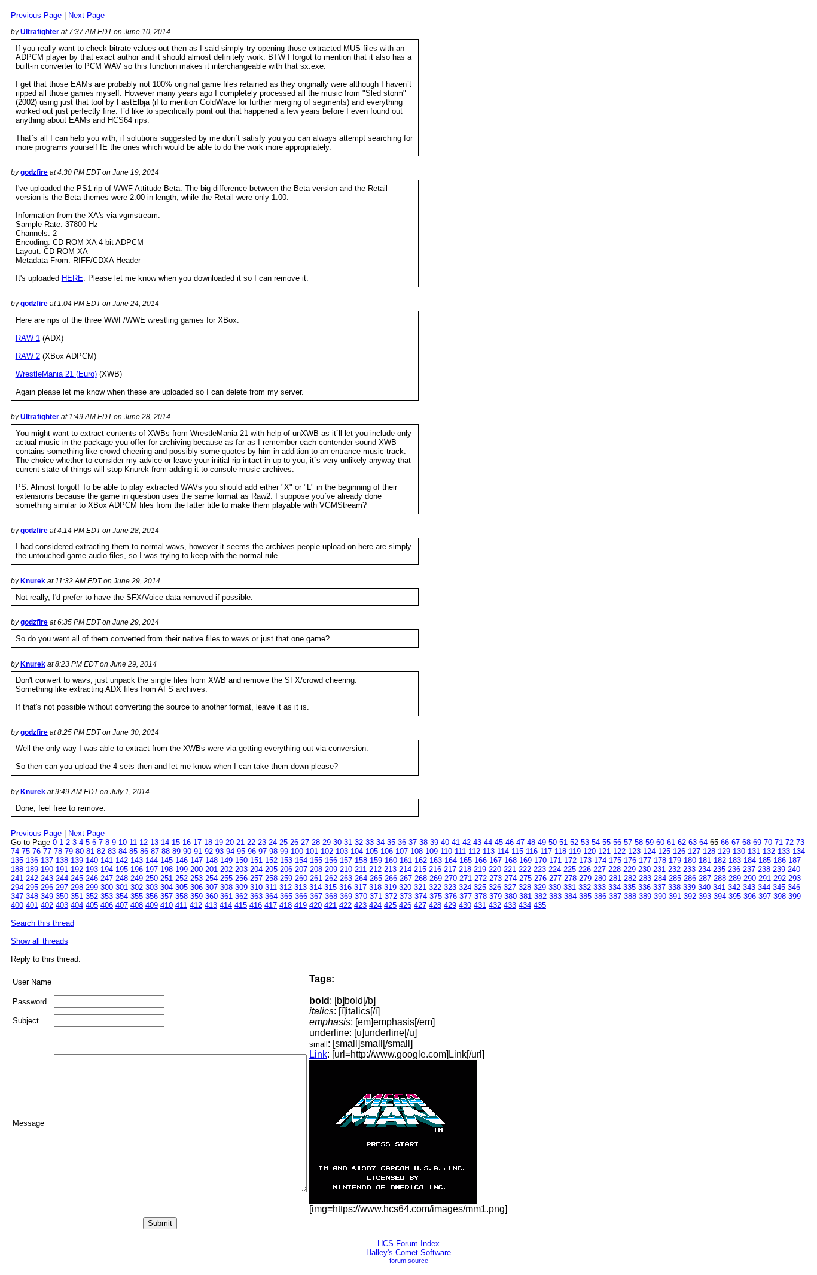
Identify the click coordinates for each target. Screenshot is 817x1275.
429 (450, 905)
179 (675, 860)
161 (406, 860)
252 (181, 878)
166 (480, 860)
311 (271, 887)
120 (589, 851)
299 (92, 887)
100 (297, 851)
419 (300, 905)
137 (47, 860)
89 (176, 851)
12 (143, 842)
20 (229, 842)
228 (614, 869)
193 (92, 869)
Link (318, 1054)
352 (92, 896)
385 (585, 896)
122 (619, 851)
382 (540, 896)
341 (719, 887)
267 (406, 878)
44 (488, 842)
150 (241, 860)
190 (47, 869)
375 (435, 896)
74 (15, 851)
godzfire (34, 172)
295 (32, 887)
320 (405, 887)
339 (689, 887)
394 (720, 896)
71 (779, 842)
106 (386, 851)
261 (316, 878)
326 (495, 887)
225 (569, 869)
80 (79, 851)
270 (450, 878)
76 (36, 851)
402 (47, 905)
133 (784, 851)
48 (531, 842)
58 (639, 842)
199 (181, 869)
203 (241, 869)
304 (166, 887)
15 (176, 842)
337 (659, 887)
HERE (72, 278)
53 (585, 842)
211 (361, 869)
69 (757, 842)
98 (273, 851)
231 (659, 869)
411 (181, 905)
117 (546, 851)
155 (316, 860)
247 (106, 878)
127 (694, 851)
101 (312, 851)
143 (136, 860)
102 (327, 851)
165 (465, 860)
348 (32, 896)
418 (285, 905)
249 (136, 878)
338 (674, 887)
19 (219, 842)
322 (435, 887)
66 (725, 842)
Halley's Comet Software (408, 1252)
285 (675, 878)
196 (136, 869)
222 (525, 869)
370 (361, 896)
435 (540, 905)
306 (196, 887)
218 (465, 869)
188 (17, 869)
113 (489, 851)
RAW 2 (28, 356)
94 (230, 851)
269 (435, 878)
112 (474, 851)
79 (69, 851)
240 (794, 869)
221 (510, 869)
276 (540, 878)
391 (675, 896)
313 (300, 887)
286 (690, 878)
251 (166, 878)
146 (181, 860)
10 (122, 842)
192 (77, 869)
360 (211, 896)
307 (211, 887)
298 (77, 887)
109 (431, 851)
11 (133, 842)
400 (17, 905)
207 (301, 869)
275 (525, 878)
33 (369, 842)
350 (62, 896)
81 (90, 851)
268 (420, 878)
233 (689, 869)
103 (342, 851)
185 (764, 860)
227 (599, 869)
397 (764, 896)
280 (600, 878)
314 (315, 887)
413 (211, 905)
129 (724, 851)
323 (450, 887)
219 (480, 869)
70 (768, 842)
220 (495, 869)
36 (402, 842)
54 (596, 842)
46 (509, 842)
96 (252, 851)
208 (316, 869)
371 (376, 896)
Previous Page (36, 15)
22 (251, 842)
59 (649, 842)
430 (465, 905)
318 (375, 887)
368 (331, 896)
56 (617, 842)
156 (331, 860)
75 (26, 851)
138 (62, 860)
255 (226, 878)
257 (256, 878)
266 (391, 878)
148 (211, 860)
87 (155, 851)
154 (301, 860)
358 (181, 896)
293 (794, 878)
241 (17, 878)
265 (376, 878)
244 (62, 878)
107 (401, 851)
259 (286, 878)
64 (703, 842)
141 (106, 860)
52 (574, 842)
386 (600, 896)
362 (241, 896)
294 (17, 887)
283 (645, 878)
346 (794, 887)
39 (434, 842)
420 (315, 905)
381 (525, 896)
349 (47, 896)
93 (219, 851)
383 (555, 896)
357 (166, 896)
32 (359, 842)
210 (346, 869)
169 (525, 860)
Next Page (86, 15)
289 (734, 878)
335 (629, 887)
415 (240, 905)
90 (187, 851)
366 (301, 896)
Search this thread (42, 923)
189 (32, 869)
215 (420, 869)
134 (798, 851)
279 (585, 878)
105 (371, 851)
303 (151, 887)
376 (450, 896)
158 (361, 860)
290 (749, 878)
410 (166, 905)
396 (749, 896)
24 (273, 842)
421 (330, 905)
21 (240, 842)
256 (241, 878)
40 (445, 842)
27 (305, 842)
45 (499, 842)
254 (211, 878)
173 (585, 860)
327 (510, 887)
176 (630, 860)
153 (286, 860)
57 (628, 842)
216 (435, 869)
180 (690, 860)
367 (316, 896)
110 (446, 851)
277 (555, 878)
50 (552, 842)
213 (390, 869)
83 (112, 851)
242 (32, 878)
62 (682, 842)
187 (794, 860)
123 (634, 851)
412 (196, 905)
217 (450, 869)
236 (734, 869)
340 (704, 887)
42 (466, 842)
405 (92, 905)
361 (226, 896)
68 (746, 842)
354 (121, 896)
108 (416, 851)
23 (262, 842)
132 (769, 851)
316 (345, 887)
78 (58, 851)
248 (121, 878)
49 (542, 842)
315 (330, 887)
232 (674, 869)
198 (166, 869)
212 (375, 869)
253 (196, 878)
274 (510, 878)
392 (690, 896)
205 (271, 869)
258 (271, 878)
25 (283, 842)
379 (495, 896)
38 (423, 842)
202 (226, 869)
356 (151, 896)
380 (510, 896)
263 (346, 878)
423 (360, 905)
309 (241, 887)
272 (480, 878)
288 (720, 878)
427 (420, 905)
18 (208, 842)
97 (262, 851)
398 (779, 896)
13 (154, 842)
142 (121, 860)
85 (133, 851)
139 (77, 860)
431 (480, 905)
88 (165, 851)
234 (704, 869)
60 (660, 842)
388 (630, 896)
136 (32, 860)
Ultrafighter (39, 32)
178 (660, 860)
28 (316, 842)
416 (255, 905)
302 (136, 887)
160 (391, 860)
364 (271, 896)
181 (705, 860)
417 (270, 905)
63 (692, 842)
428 (435, 905)
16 (186, 842)
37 (412, 842)
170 (540, 860)
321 (420, 887)
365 (286, 896)
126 (679, 851)
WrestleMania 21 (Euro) (56, 374)
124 (649, 851)
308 (226, 887)
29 (326, 842)
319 (390, 887)
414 (226, 905)
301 (121, 887)
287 (705, 878)
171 (555, 860)
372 (391, 896)
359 (196, 896)
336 (644, 887)
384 (570, 896)
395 (734, 896)
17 (197, 842)
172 (570, 860)
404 (77, 905)
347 (17, 896)
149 (226, 860)
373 (406, 896)
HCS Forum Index (408, 1243)
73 (800, 842)
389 (645, 896)
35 (391, 842)
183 (734, 860)
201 (211, 869)
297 (62, 887)
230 (644, 869)
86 (144, 851)
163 (435, 860)
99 (284, 851)
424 (375, 905)
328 (525, 887)
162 (420, 860)
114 (503, 851)
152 (271, 860)
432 (495, 905)
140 (92, 860)
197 (151, 869)
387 (615, 896)
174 (600, 860)
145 (166, 860)
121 (604, 851)
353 (106, 896)
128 (709, 851)
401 (32, 905)
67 (735, 842)
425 (390, 905)
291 (764, 878)
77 (47, 851)
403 (62, 905)
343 (749, 887)
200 (196, 869)
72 (789, 842)
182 (720, 860)
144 (151, 860)
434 (525, 905)
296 (47, 887)
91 (198, 851)
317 (360, 887)
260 (301, 878)
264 (361, 878)
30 (337, 842)
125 (664, 851)
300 (106, 887)
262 (331, 878)
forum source (408, 1260)
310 (256, 887)
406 (106, 905)
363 (256, 896)
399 (794, 896)
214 (405, 869)
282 (630, 878)
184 (749, 860)
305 (181, 887)
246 (92, 878)
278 (570, 878)
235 (719, 869)
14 (165, 842)
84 (122, 851)
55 (606, 842)
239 (779, 869)
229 (629, 869)
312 (285, 887)
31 (348, 842)
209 (331, 869)
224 (554, 869)
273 (495, 878)
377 (465, 896)
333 (599, 887)
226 (584, 869)
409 (151, 905)
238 (764, 869)
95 (241, 851)
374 (420, 896)
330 (554, 887)
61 (671, 842)
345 (779, 887)
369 (346, 896)
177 (645, 860)
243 (47, 878)
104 (356, 851)
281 (615, 878)
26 (294, 842)
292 (779, 878)
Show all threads (39, 941)
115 (517, 851)
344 (764, 887)
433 (510, 905)
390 (660, 896)
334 (614, 887)
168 (510, 860)
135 (17, 860)
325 (480, 887)
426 (405, 905)
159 (376, 860)
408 (136, 905)
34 (380, 842)
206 (286, 869)
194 (106, 869)
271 (465, 878)
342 (734, 887)
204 (256, 869)
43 (477, 842)
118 (560, 851)
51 (563, 842)
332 (584, 887)
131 (754, 851)
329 (540, 887)
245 (77, 878)
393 (705, 896)
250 (151, 878)
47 (520, 842)
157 (346, 860)
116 (532, 851)
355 (136, 896)
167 (495, 860)
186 (779, 860)
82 (101, 851)
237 (749, 869)
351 (77, 896)
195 (121, 869)
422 (345, 905)
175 (615, 860)
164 (450, 860)
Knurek (32, 581)
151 (256, 860)
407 (121, 905)
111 (460, 851)
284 (660, 878)
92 (209, 851)
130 (739, 851)
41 (456, 842)
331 (569, 887)
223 (540, 869)
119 (575, 851)
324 (465, 887)
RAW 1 (28, 338)
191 (62, 869)
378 (480, 896)
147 (196, 860)
